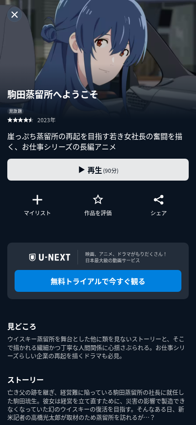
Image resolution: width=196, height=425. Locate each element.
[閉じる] (14, 14)
